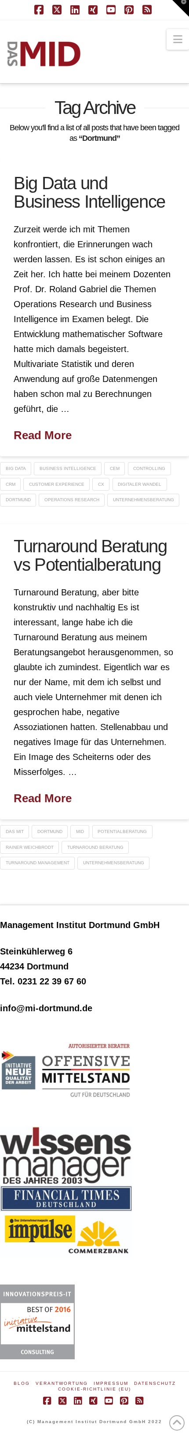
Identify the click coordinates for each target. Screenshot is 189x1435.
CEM (115, 468)
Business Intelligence (68, 468)
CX (101, 484)
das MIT (15, 831)
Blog (22, 1383)
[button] (178, 39)
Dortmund (18, 499)
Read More (43, 435)
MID (80, 831)
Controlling (149, 468)
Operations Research (71, 499)
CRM (10, 484)
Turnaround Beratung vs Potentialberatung (90, 555)
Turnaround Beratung (95, 847)
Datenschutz (155, 1383)
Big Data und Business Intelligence (89, 192)
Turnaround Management (37, 862)
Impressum (111, 1383)
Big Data (16, 468)
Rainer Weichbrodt (30, 847)
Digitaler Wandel (139, 484)
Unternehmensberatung (143, 499)
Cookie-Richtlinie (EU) (94, 1389)
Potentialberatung (122, 831)
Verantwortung (62, 1383)
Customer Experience (56, 484)
